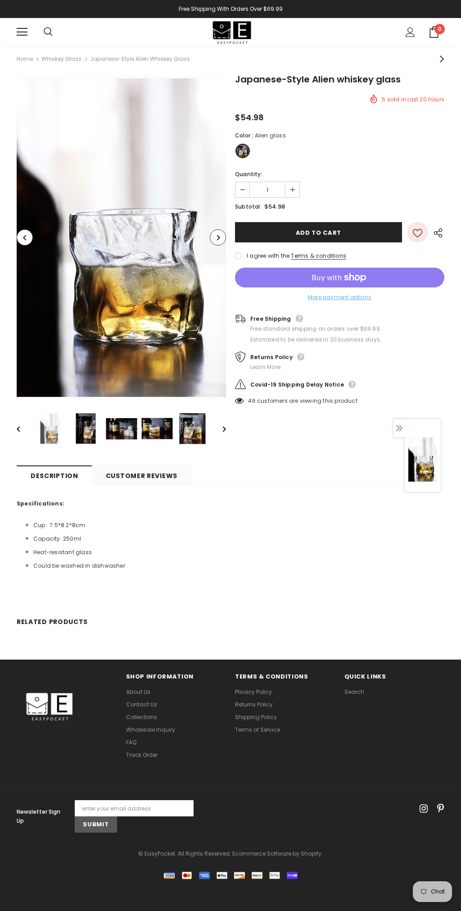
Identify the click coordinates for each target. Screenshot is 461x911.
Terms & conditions (318, 256)
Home (25, 59)
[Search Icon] (57, 31)
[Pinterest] (438, 808)
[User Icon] (410, 32)
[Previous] (25, 237)
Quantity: (248, 174)
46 (251, 401)
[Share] (436, 232)
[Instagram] (422, 808)
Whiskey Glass (61, 59)
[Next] (218, 237)
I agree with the (268, 256)
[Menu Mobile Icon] (22, 32)
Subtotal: (248, 206)
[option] (121, 238)
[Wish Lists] (417, 232)
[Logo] (232, 31)
